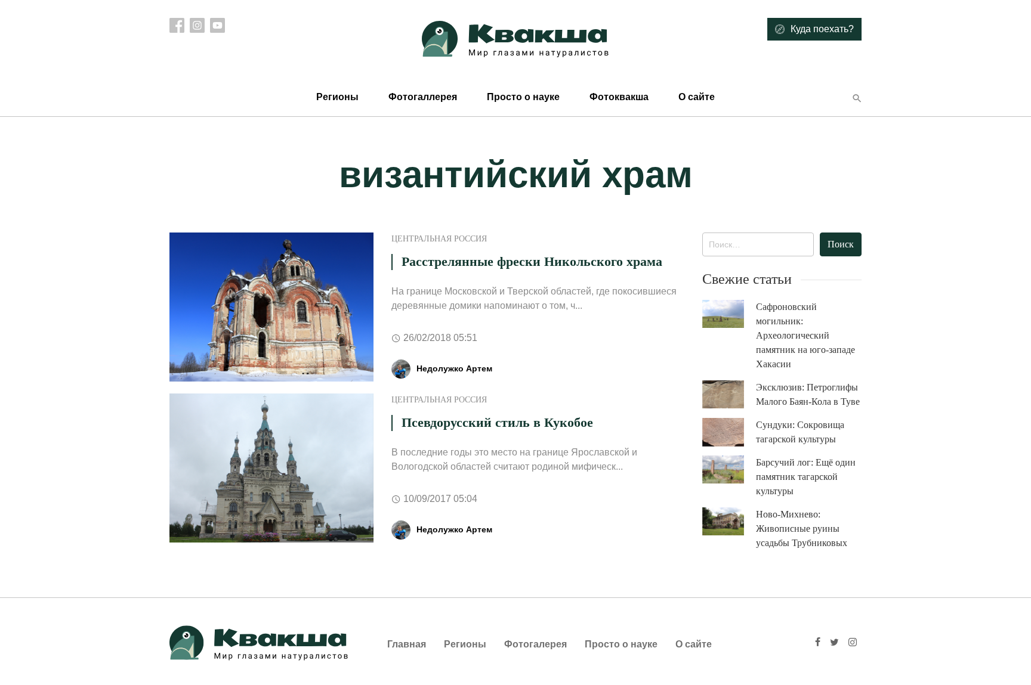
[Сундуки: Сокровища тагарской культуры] (729, 432)
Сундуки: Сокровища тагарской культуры (800, 432)
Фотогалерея (535, 644)
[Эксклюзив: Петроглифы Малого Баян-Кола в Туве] (729, 394)
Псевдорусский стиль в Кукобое (497, 422)
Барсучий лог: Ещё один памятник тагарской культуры (806, 476)
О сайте (696, 97)
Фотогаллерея (422, 97)
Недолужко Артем (454, 368)
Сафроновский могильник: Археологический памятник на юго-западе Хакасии (805, 335)
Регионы (337, 97)
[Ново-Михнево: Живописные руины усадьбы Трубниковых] (729, 521)
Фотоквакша (619, 97)
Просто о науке (523, 97)
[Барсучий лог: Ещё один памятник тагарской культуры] (729, 469)
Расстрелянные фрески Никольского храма (532, 261)
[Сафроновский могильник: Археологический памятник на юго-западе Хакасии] (729, 314)
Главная (406, 644)
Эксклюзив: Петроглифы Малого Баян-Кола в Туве (808, 394)
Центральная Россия (439, 238)
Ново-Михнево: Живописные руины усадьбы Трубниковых (801, 528)
